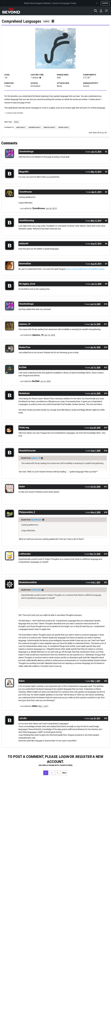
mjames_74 (35, 458)
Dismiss (105, 3)
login (64, 757)
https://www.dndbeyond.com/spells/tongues (85, 269)
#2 (106, 152)
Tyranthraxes (36, 520)
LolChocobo (36, 590)
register (83, 757)
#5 (106, 221)
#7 (106, 264)
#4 (106, 192)
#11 (105, 324)
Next (64, 773)
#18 (105, 512)
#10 (105, 304)
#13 (105, 367)
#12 (105, 347)
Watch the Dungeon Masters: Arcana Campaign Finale (50, 3)
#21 (105, 582)
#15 (105, 428)
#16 (105, 451)
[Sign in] (101, 10)
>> (42, 458)
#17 (105, 487)
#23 (105, 718)
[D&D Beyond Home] (11, 11)
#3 (106, 172)
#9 (106, 284)
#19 (105, 554)
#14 (105, 393)
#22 (105, 681)
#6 (106, 244)
